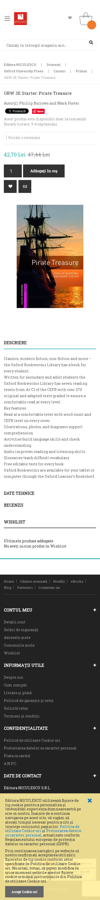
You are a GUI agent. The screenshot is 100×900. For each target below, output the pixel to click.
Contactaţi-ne (49, 587)
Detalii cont (14, 622)
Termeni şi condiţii (22, 716)
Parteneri (25, 587)
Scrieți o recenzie (24, 137)
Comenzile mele (19, 645)
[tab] (50, 343)
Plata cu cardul (17, 755)
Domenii (54, 64)
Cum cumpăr (15, 685)
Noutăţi (59, 581)
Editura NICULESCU (20, 64)
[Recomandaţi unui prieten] (24, 186)
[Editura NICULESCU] (20, 18)
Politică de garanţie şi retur (29, 700)
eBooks (77, 581)
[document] (50, 848)
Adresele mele (17, 637)
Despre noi (13, 677)
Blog (7, 587)
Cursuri (59, 71)
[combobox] (50, 45)
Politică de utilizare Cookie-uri (32, 740)
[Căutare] (91, 42)
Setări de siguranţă (21, 629)
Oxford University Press (23, 71)
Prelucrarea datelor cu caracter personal (40, 748)
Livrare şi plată (18, 692)
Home (9, 581)
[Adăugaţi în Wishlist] (10, 186)
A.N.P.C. (10, 763)
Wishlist (70, 18)
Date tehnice (19, 493)
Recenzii (13, 505)
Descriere (15, 342)
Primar (81, 71)
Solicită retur (16, 708)
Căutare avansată (33, 581)
